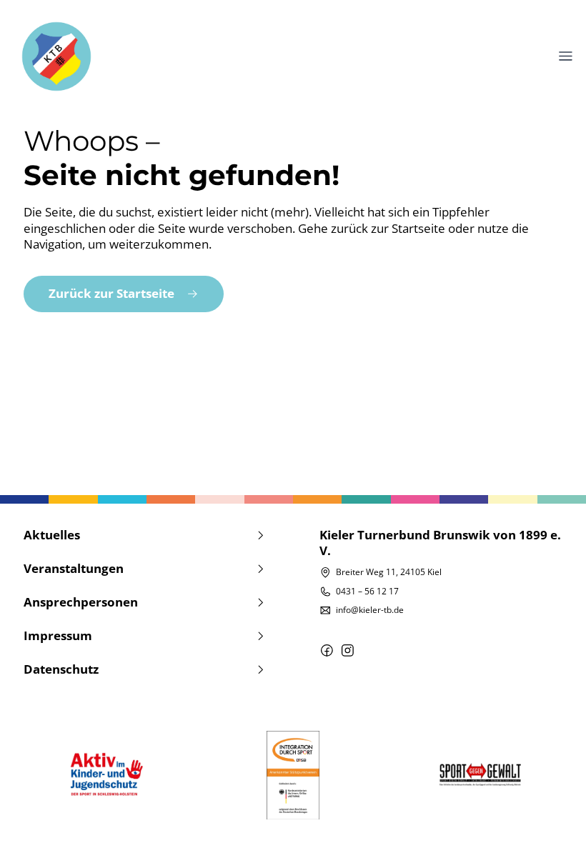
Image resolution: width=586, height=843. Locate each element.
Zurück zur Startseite (111, 293)
